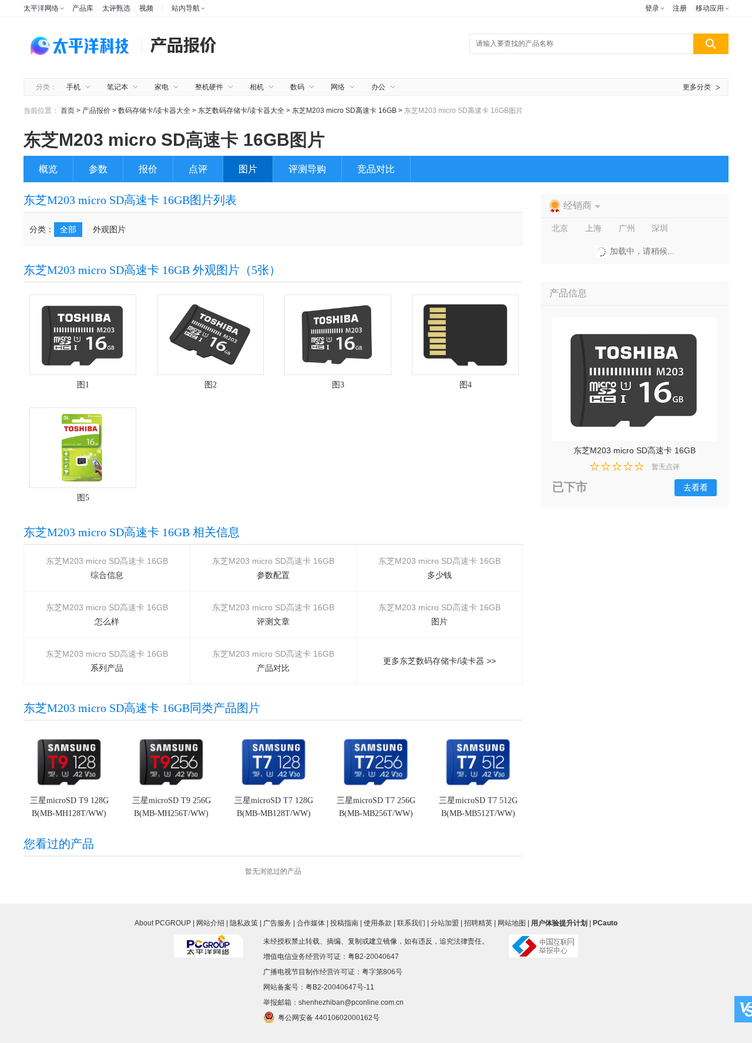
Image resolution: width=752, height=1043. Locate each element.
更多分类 (697, 87)
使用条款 (378, 923)
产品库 (82, 8)
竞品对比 (376, 169)
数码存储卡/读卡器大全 (154, 110)
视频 (146, 8)
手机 (73, 87)
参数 (98, 169)
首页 (68, 110)
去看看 (695, 487)
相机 (257, 87)
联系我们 (411, 923)
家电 (162, 87)
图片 (248, 169)
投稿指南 (344, 923)
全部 (68, 229)
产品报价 (96, 110)
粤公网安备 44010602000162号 (329, 1018)
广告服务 (277, 923)
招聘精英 (478, 923)
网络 (338, 87)
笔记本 (117, 87)
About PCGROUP (163, 923)
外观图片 (109, 229)
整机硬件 (209, 87)
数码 (297, 87)
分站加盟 (445, 923)
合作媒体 (311, 923)
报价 (148, 169)
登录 (652, 8)
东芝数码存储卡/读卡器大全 (242, 110)
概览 (48, 169)
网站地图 (512, 923)
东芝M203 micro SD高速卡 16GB (345, 110)
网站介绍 (210, 923)
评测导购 (307, 169)
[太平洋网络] (208, 941)
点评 (198, 169)
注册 (680, 8)
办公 (378, 87)
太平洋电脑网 (82, 44)
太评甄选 (116, 8)
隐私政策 (244, 923)
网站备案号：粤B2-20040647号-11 (318, 987)
